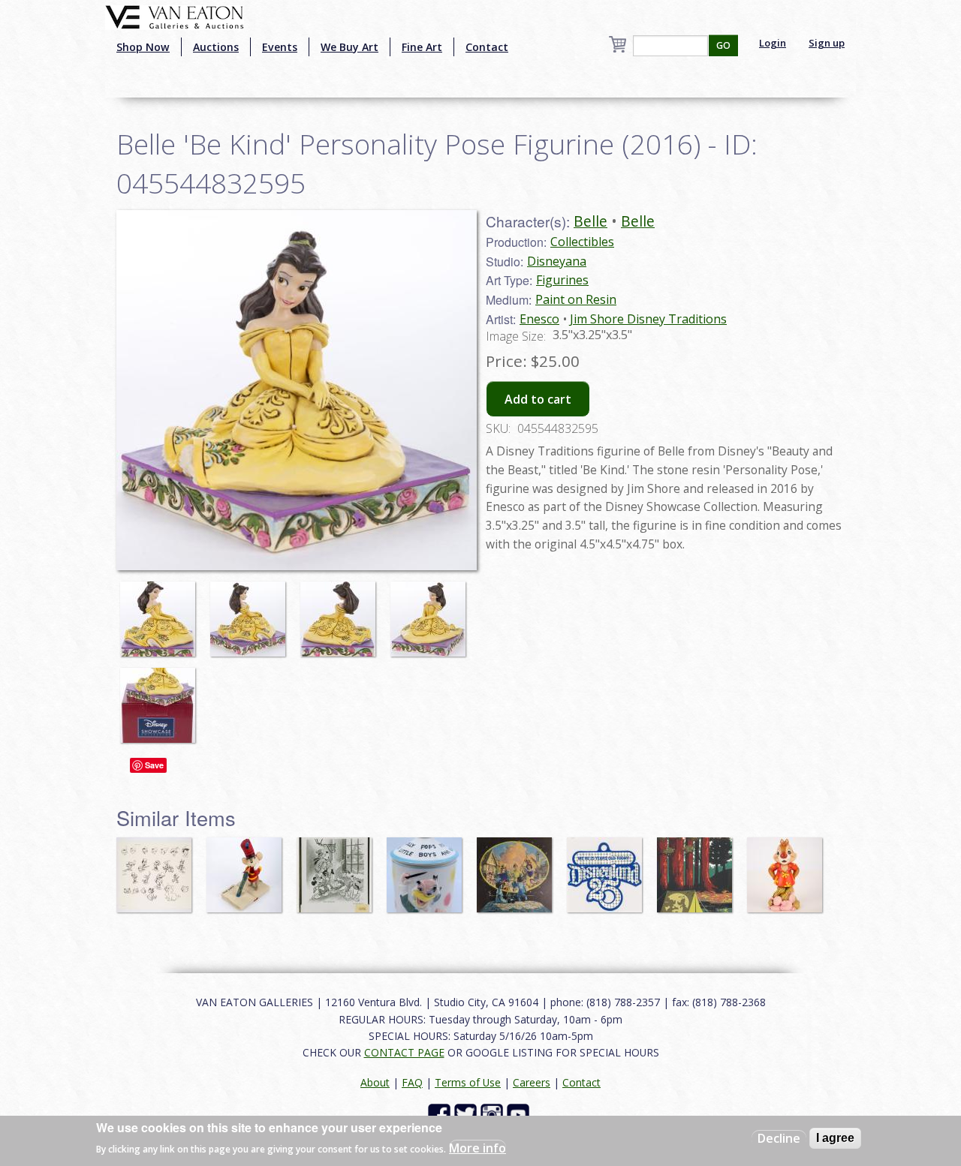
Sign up (827, 43)
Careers (531, 1082)
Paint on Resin (575, 299)
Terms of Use (468, 1082)
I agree (835, 1137)
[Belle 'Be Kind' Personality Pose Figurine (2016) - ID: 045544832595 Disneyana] (296, 388)
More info (477, 1148)
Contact (486, 47)
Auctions (216, 47)
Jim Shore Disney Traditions (648, 319)
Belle (590, 221)
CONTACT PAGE (404, 1052)
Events (279, 47)
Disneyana (556, 261)
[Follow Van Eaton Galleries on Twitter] (467, 1114)
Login (772, 43)
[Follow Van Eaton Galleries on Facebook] (441, 1114)
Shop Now (143, 47)
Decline (779, 1138)
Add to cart (538, 399)
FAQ (412, 1082)
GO (723, 45)
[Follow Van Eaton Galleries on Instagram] (493, 1114)
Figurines (562, 280)
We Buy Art (349, 47)
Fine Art (422, 47)
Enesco (539, 319)
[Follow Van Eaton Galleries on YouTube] (520, 1114)
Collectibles (582, 241)
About (375, 1082)
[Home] (174, 16)
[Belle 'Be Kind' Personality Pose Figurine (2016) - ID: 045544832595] (161, 611)
